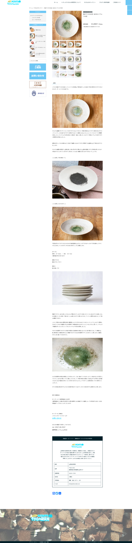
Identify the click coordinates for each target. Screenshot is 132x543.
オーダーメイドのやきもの (36, 15)
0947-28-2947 (38, 525)
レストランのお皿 (88, 12)
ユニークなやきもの (36, 19)
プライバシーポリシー (33, 542)
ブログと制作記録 (104, 2)
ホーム (56, 2)
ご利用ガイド (117, 2)
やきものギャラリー (90, 2)
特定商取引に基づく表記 (44, 542)
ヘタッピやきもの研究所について (71, 2)
